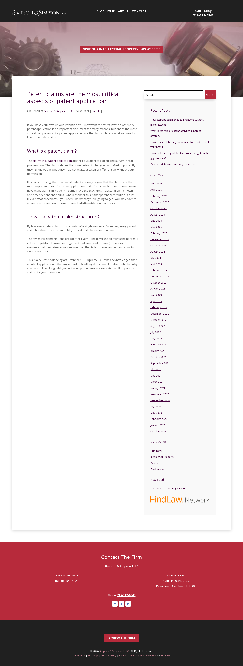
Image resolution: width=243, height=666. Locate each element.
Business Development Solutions (137, 655)
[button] (239, 659)
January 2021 (157, 388)
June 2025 (156, 220)
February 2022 (158, 344)
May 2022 (156, 338)
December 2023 (159, 276)
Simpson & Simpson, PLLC (58, 111)
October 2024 (158, 245)
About (123, 11)
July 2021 (155, 369)
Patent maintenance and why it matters (172, 164)
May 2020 (156, 412)
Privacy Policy (108, 655)
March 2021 (157, 381)
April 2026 (156, 189)
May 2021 (156, 375)
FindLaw (165, 655)
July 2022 (155, 332)
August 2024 (157, 251)
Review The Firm (121, 638)
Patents (96, 111)
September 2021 (160, 363)
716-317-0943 (203, 15)
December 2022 (159, 313)
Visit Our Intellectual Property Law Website (121, 49)
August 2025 (157, 214)
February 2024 (158, 270)
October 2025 (158, 208)
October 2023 (158, 282)
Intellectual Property (162, 456)
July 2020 (155, 406)
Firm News (156, 450)
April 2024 (156, 264)
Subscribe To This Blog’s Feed (167, 488)
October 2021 (158, 357)
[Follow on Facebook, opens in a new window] (115, 604)
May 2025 (156, 227)
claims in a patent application (52, 160)
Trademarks (157, 469)
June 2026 (156, 183)
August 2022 (157, 326)
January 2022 (157, 350)
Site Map (93, 655)
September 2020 (160, 400)
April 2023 (156, 301)
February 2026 (158, 196)
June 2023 (156, 295)
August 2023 (157, 288)
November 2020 (159, 394)
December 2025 (159, 202)
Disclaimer (79, 655)
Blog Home (106, 11)
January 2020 (157, 425)
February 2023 (158, 307)
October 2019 (158, 431)
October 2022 (158, 319)
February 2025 (158, 233)
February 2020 (158, 418)
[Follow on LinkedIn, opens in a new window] (128, 604)
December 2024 (159, 239)
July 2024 (155, 257)
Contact (139, 11)
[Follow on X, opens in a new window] (121, 604)
